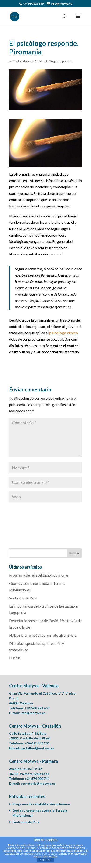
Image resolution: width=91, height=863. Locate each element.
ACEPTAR (45, 860)
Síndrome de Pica (23, 598)
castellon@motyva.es (37, 748)
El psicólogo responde (55, 61)
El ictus (15, 658)
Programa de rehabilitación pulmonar (39, 575)
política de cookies (45, 853)
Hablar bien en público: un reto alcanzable (42, 635)
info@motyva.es (33, 713)
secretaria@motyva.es (38, 783)
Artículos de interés (23, 61)
